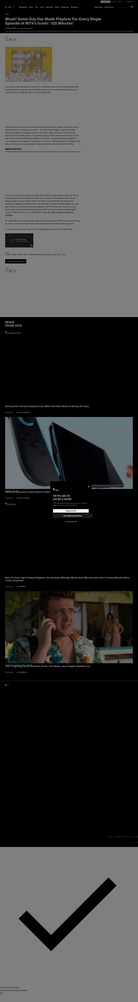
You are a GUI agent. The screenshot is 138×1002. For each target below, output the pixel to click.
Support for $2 (71, 511)
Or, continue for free (71, 521)
